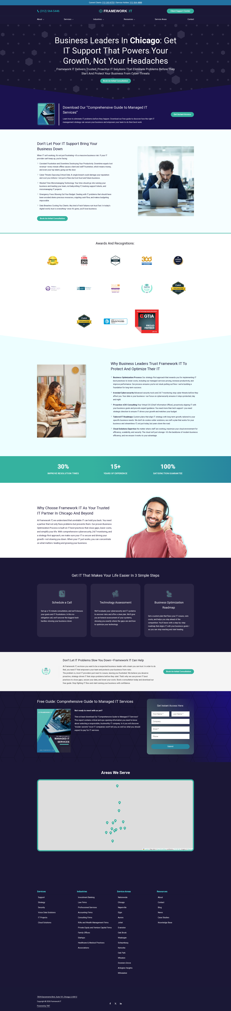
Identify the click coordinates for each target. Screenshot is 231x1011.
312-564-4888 (136, 2)
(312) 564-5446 (49, 11)
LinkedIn (120, 1003)
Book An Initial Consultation (115, 81)
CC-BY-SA (177, 849)
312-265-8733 (108, 2)
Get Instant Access (182, 114)
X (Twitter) (115, 1003)
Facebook (110, 1003)
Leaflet (146, 849)
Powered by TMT (43, 1006)
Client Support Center (180, 11)
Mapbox (190, 849)
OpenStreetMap (161, 849)
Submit (170, 746)
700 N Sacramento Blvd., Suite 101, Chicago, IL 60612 (57, 997)
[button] (125, 828)
